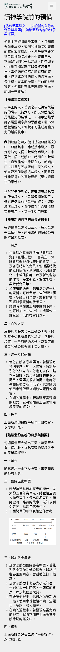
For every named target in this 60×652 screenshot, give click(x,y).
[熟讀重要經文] (15, 26)
